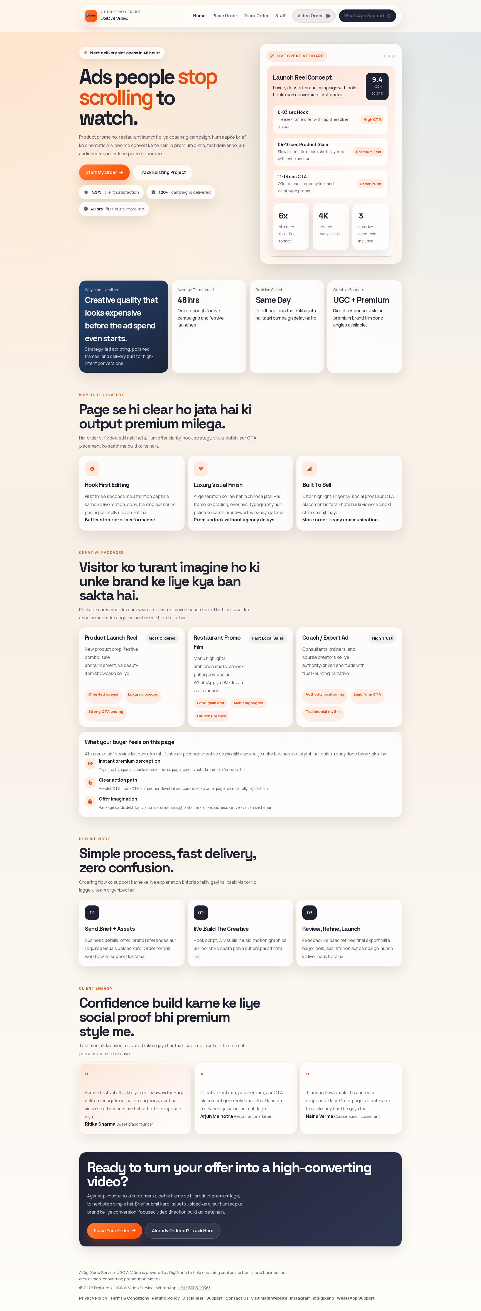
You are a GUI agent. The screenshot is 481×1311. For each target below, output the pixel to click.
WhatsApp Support (364, 16)
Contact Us (236, 1298)
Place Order (224, 16)
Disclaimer (192, 1298)
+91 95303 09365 (195, 1287)
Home (199, 16)
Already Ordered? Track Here (182, 1230)
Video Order (310, 16)
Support (214, 1298)
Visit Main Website (269, 1298)
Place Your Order (111, 1230)
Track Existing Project (162, 172)
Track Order (256, 16)
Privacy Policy (93, 1298)
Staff (280, 16)
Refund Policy (166, 1298)
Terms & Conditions (129, 1298)
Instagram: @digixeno (312, 1298)
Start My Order (101, 172)
